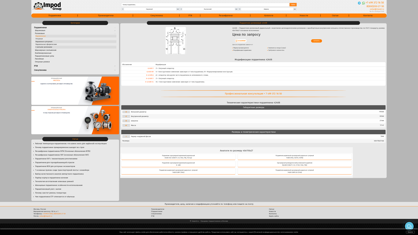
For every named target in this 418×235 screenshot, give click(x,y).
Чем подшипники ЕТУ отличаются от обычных (55, 197)
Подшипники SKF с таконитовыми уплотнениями (56, 159)
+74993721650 (48, 214)
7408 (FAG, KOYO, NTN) (294, 158)
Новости (304, 15)
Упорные (39, 39)
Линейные (39, 59)
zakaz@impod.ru (377, 9)
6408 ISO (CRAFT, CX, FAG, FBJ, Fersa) (178, 158)
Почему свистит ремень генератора (50, 193)
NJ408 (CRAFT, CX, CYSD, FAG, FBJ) (294, 165)
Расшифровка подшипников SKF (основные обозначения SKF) (62, 155)
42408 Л (150, 68)
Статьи (335, 15)
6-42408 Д (150, 75)
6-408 (178, 165)
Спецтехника (156, 15)
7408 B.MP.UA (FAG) (294, 172)
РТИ (190, 15)
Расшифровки (226, 15)
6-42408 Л (150, 78)
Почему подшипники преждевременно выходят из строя (59, 147)
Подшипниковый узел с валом (48, 189)
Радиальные (40, 36)
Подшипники (54, 15)
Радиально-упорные (43, 42)
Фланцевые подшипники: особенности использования (59, 185)
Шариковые (40, 30)
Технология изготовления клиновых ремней (54, 181)
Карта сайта (274, 216)
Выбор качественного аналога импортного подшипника (59, 174)
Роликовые (40, 33)
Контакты (368, 15)
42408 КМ (150, 72)
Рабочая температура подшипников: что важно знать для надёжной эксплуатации (71, 144)
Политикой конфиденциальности (266, 232)
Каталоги (268, 15)
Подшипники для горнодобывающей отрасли (54, 162)
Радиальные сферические (46, 44)
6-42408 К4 (149, 82)
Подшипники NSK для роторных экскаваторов (55, 166)
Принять (410, 232)
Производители (106, 15)
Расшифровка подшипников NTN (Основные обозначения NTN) (62, 151)
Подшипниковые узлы (44, 56)
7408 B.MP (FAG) (178, 172)
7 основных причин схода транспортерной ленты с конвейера (62, 170)
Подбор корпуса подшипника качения (51, 178)
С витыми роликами (43, 47)
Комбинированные (43, 53)
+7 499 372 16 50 (375, 2)
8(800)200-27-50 (375, 6)
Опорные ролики (42, 62)
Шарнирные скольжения (45, 50)
